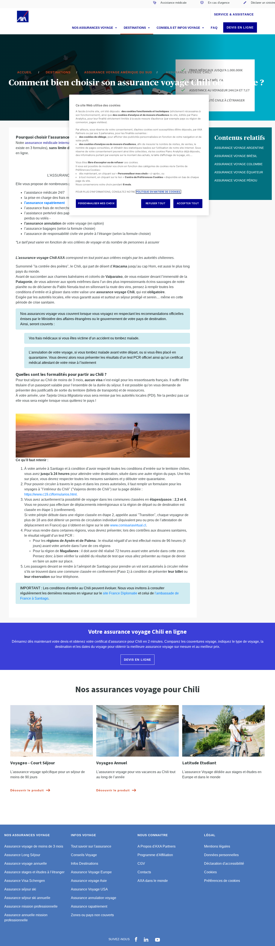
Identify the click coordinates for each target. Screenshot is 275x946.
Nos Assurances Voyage (93, 27)
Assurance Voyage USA (89, 889)
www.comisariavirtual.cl (128, 525)
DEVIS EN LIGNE (240, 27)
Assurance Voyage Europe (91, 872)
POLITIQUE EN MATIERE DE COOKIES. (158, 191)
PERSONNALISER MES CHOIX (96, 203)
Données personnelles (221, 855)
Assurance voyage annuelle (25, 863)
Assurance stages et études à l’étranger (34, 872)
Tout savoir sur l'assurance (91, 846)
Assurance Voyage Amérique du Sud (118, 72)
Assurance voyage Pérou (235, 180)
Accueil (24, 72)
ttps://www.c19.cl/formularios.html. (52, 494)
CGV (141, 863)
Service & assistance (234, 14)
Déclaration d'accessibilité (224, 863)
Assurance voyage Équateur (238, 172)
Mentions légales (217, 846)
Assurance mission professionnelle (31, 906)
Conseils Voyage (84, 855)
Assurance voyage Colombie (238, 164)
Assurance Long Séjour (22, 855)
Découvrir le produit (27, 790)
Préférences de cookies (222, 881)
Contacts (144, 872)
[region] (139, 155)
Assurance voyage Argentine (239, 148)
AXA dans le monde (153, 881)
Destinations (135, 27)
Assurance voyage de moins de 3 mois (33, 846)
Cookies (210, 872)
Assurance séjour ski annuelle (27, 898)
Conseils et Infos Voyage (179, 27)
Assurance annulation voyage (93, 898)
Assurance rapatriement (89, 906)
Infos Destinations (84, 863)
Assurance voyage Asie (89, 881)
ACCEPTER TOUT (188, 203)
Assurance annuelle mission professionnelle (25, 917)
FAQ (214, 27)
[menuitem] (169, 4)
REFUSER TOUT (156, 203)
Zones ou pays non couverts (92, 915)
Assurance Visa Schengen (24, 881)
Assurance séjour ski (20, 889)
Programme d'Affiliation (155, 855)
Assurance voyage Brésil (235, 156)
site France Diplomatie (120, 593)
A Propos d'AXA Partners (157, 846)
